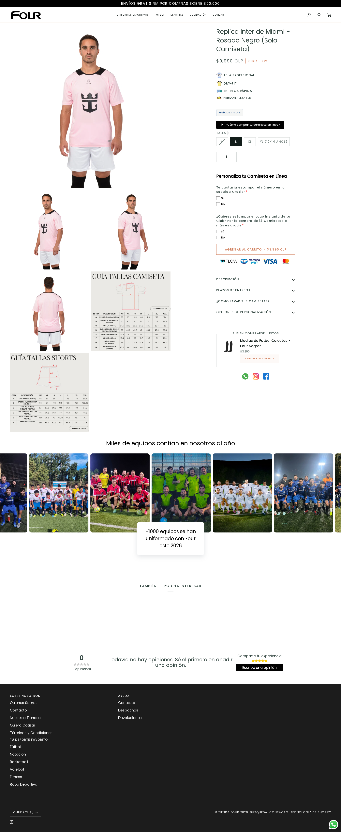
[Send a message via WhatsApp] (333, 824)
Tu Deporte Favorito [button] (29, 740)
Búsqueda (258, 812)
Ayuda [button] (123, 696)
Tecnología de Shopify (310, 812)
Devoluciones (130, 717)
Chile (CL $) (23, 812)
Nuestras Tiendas (25, 717)
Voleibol (17, 769)
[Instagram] (11, 822)
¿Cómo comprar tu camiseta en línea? (253, 125)
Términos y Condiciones (31, 732)
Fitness (16, 776)
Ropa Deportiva (23, 784)
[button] (133, 15)
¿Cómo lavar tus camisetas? (243, 301)
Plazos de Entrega (233, 290)
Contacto (18, 710)
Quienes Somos (23, 702)
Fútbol (15, 746)
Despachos (128, 710)
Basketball (19, 761)
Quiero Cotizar (22, 725)
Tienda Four (228, 812)
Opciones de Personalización (243, 312)
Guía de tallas (229, 112)
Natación (18, 754)
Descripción (227, 279)
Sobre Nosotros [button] (25, 696)
